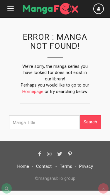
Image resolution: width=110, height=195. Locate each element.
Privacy (86, 166)
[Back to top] (103, 188)
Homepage (32, 91)
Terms (66, 166)
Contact (44, 166)
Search (90, 122)
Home (23, 166)
